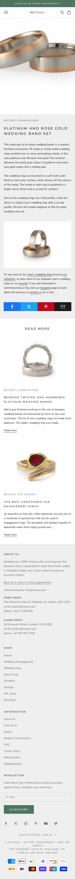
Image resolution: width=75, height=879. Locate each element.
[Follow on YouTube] (46, 823)
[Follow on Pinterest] (36, 823)
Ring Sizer (10, 700)
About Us (9, 719)
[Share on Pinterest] (46, 306)
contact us (35, 292)
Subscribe (18, 809)
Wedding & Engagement (18, 662)
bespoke (45, 288)
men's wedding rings (39, 274)
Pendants (9, 681)
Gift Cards (10, 693)
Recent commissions (21, 120)
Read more (10, 430)
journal (23, 283)
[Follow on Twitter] (16, 823)
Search (8, 655)
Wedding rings (12, 668)
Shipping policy (13, 764)
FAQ (6, 744)
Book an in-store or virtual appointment (27, 582)
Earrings (9, 687)
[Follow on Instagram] (26, 823)
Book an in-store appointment (37, 3)
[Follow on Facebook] (6, 823)
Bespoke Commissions (17, 738)
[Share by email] (62, 306)
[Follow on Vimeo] (56, 823)
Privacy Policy (12, 751)
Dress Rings (11, 674)
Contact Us (10, 725)
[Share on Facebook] (12, 306)
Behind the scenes (20, 494)
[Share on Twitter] (29, 306)
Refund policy (12, 757)
